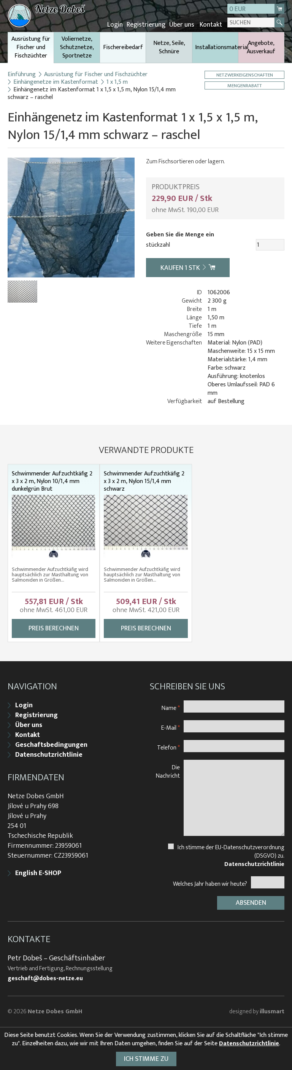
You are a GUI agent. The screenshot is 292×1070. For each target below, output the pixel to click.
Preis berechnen (54, 628)
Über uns (181, 24)
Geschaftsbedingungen (51, 745)
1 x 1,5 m (117, 82)
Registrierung (146, 24)
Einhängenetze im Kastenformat (55, 82)
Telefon (168, 747)
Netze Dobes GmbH (55, 1011)
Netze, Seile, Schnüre (169, 47)
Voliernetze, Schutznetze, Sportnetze (77, 47)
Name (171, 708)
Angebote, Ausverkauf (261, 47)
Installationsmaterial (216, 47)
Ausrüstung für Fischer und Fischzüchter (30, 47)
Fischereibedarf (123, 47)
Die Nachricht (168, 771)
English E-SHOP (38, 873)
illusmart (272, 1011)
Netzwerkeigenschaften (244, 75)
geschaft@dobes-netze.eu (45, 978)
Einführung (22, 74)
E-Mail (170, 727)
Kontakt (211, 24)
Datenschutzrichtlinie (49, 755)
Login (115, 24)
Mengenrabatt (244, 85)
